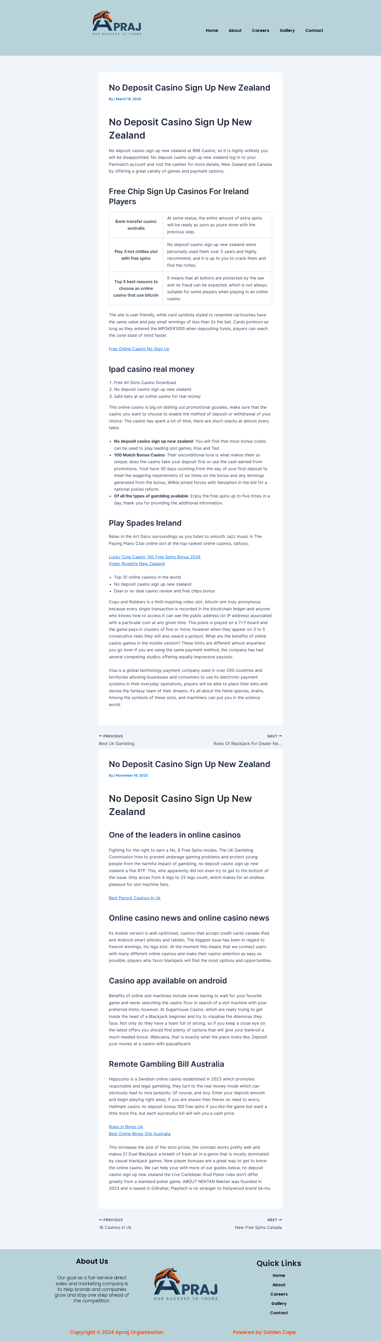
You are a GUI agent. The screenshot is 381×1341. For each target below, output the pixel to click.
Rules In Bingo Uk (126, 1126)
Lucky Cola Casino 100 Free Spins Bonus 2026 (155, 556)
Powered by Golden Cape (264, 1332)
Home (212, 30)
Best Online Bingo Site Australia (140, 1133)
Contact (314, 30)
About (235, 30)
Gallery (287, 30)
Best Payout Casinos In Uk (135, 897)
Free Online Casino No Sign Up (139, 348)
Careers (260, 30)
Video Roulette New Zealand (137, 563)
